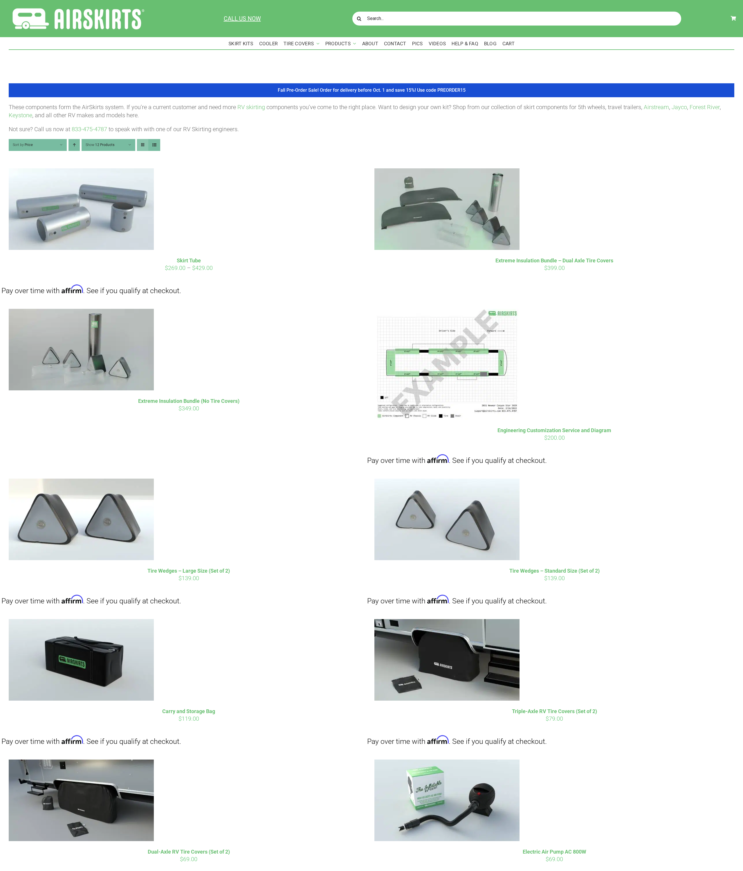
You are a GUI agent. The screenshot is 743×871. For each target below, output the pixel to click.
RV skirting (251, 107)
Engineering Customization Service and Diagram (554, 430)
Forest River (705, 107)
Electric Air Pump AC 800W (554, 852)
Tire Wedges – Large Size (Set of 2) (188, 571)
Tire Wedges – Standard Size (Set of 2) (554, 571)
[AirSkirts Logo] (78, 6)
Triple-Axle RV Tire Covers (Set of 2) (554, 711)
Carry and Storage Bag (188, 711)
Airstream (656, 107)
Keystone (20, 115)
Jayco (679, 107)
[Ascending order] (74, 145)
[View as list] (154, 145)
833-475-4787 (89, 129)
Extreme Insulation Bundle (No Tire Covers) (188, 401)
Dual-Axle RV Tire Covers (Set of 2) (189, 852)
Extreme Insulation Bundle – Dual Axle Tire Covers (554, 260)
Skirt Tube (189, 260)
